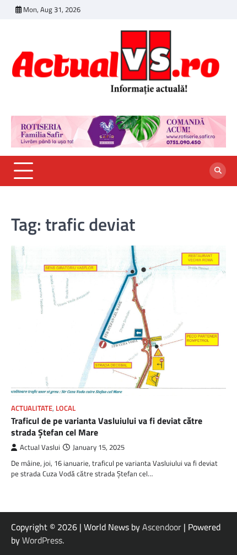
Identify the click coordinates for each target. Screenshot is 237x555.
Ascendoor (161, 527)
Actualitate (31, 408)
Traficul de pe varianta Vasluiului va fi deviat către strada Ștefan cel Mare (106, 426)
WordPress (42, 540)
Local (66, 408)
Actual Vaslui (40, 447)
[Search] (217, 170)
